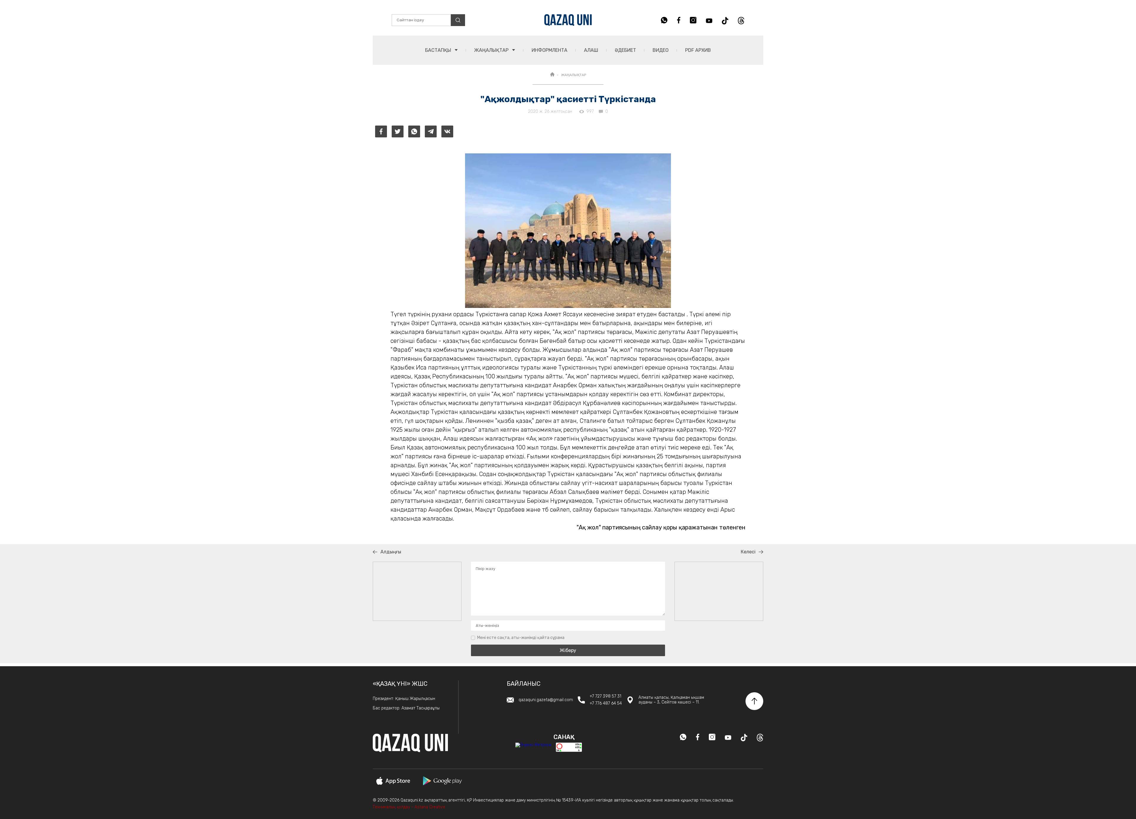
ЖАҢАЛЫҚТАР (492, 50)
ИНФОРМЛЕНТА (549, 50)
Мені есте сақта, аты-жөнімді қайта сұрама (520, 637)
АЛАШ (591, 50)
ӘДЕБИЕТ (625, 50)
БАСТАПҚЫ (438, 50)
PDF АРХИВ (698, 50)
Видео (661, 50)
